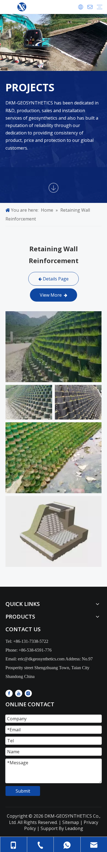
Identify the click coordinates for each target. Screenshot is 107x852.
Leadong (74, 828)
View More (52, 295)
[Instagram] (28, 693)
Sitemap (70, 822)
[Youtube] (18, 693)
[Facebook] (9, 693)
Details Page (55, 279)
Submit (23, 791)
